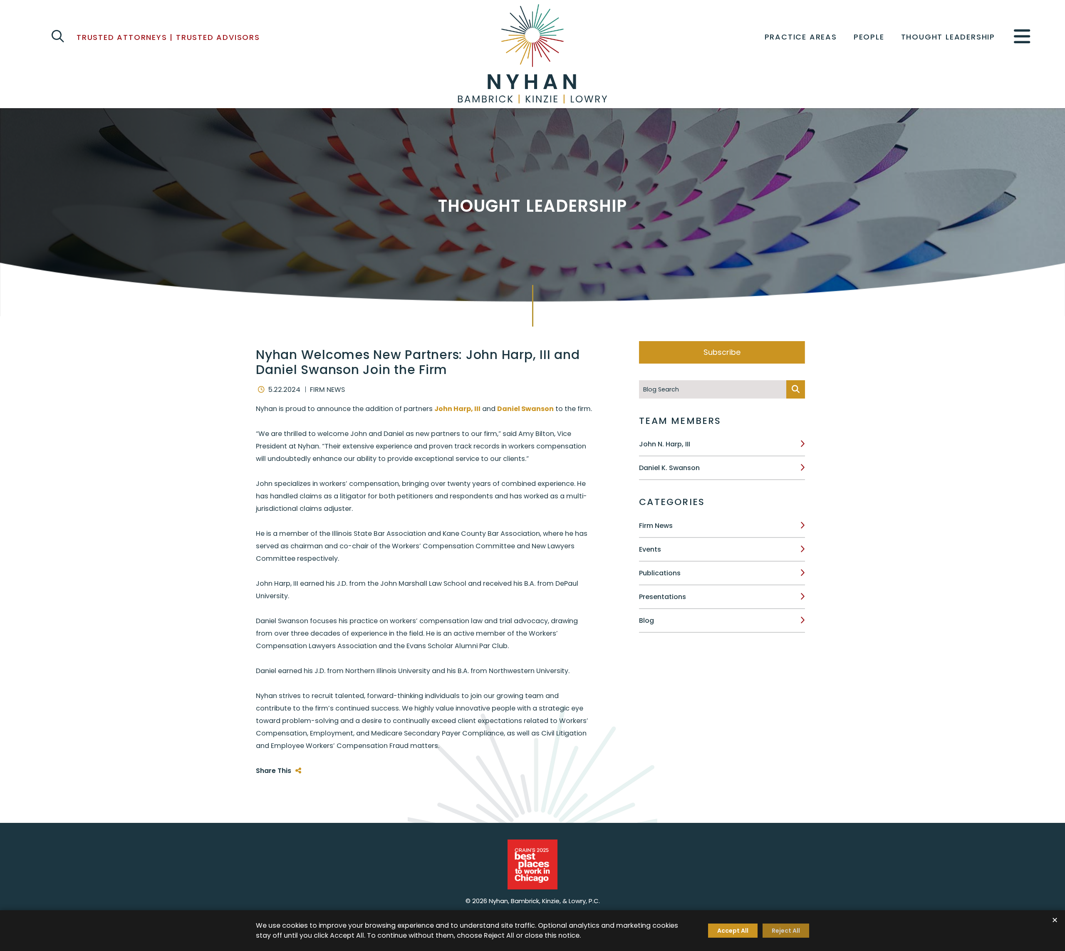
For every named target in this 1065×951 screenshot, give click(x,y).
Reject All (786, 930)
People (869, 37)
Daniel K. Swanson (669, 468)
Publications (660, 573)
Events (650, 549)
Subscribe (722, 352)
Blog (646, 620)
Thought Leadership (948, 37)
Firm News (656, 525)
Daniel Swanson (525, 409)
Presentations (662, 597)
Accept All (732, 930)
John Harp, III (457, 409)
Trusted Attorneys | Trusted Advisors (168, 37)
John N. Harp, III (664, 444)
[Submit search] (795, 389)
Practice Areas (801, 37)
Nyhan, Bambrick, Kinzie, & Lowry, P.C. (544, 901)
